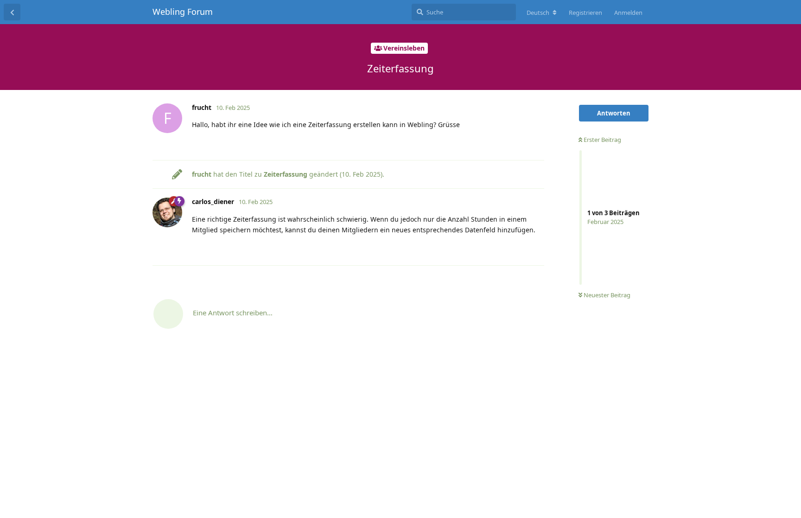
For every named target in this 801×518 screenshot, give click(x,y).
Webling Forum (183, 11)
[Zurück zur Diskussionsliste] (12, 12)
